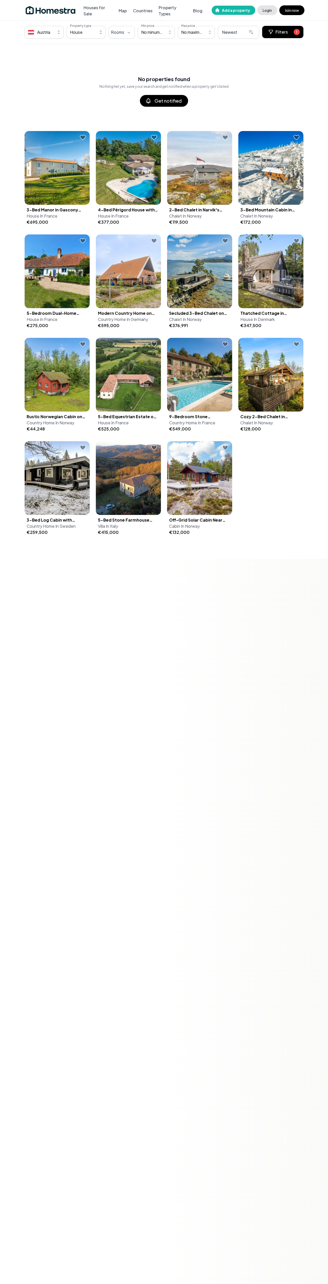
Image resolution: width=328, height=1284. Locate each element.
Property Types (167, 10)
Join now (292, 10)
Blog (197, 10)
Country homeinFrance (192, 422)
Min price (147, 26)
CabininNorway (184, 526)
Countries (142, 10)
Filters (286, 32)
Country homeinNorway (50, 422)
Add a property (236, 10)
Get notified (168, 101)
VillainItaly (108, 526)
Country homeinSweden (51, 526)
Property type (80, 26)
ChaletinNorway (185, 216)
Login (267, 10)
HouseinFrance (42, 216)
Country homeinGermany (123, 319)
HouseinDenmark (257, 319)
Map (123, 10)
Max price (188, 26)
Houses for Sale (94, 10)
